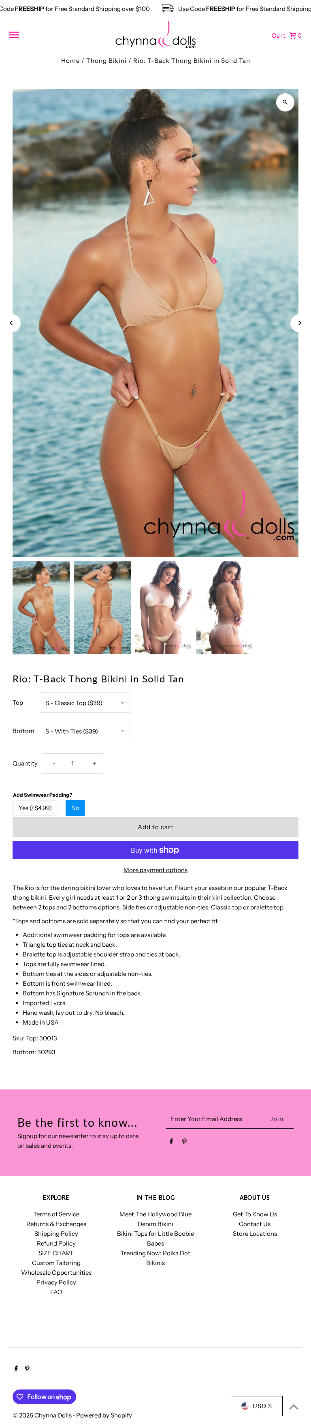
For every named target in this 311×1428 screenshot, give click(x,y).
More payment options (155, 870)
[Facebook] (171, 1143)
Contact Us (255, 1224)
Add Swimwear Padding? (42, 795)
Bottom (23, 731)
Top (18, 702)
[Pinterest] (184, 1143)
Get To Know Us (255, 1214)
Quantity (25, 763)
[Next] (299, 323)
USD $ (262, 1406)
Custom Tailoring (56, 1263)
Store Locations (255, 1233)
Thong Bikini (106, 60)
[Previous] (11, 323)
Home (70, 60)
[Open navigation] (59, 35)
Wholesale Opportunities (56, 1272)
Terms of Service (56, 1214)
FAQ (56, 1292)
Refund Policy (56, 1243)
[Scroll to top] (294, 1407)
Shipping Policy (56, 1233)
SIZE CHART (56, 1253)
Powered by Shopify (104, 1415)
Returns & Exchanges (56, 1224)
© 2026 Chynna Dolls (43, 1415)
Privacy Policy (56, 1282)
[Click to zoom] (285, 102)
